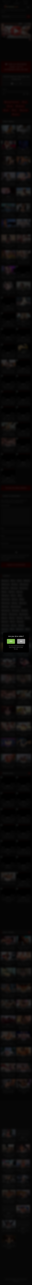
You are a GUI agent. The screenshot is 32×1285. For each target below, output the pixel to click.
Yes (10, 641)
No (21, 641)
